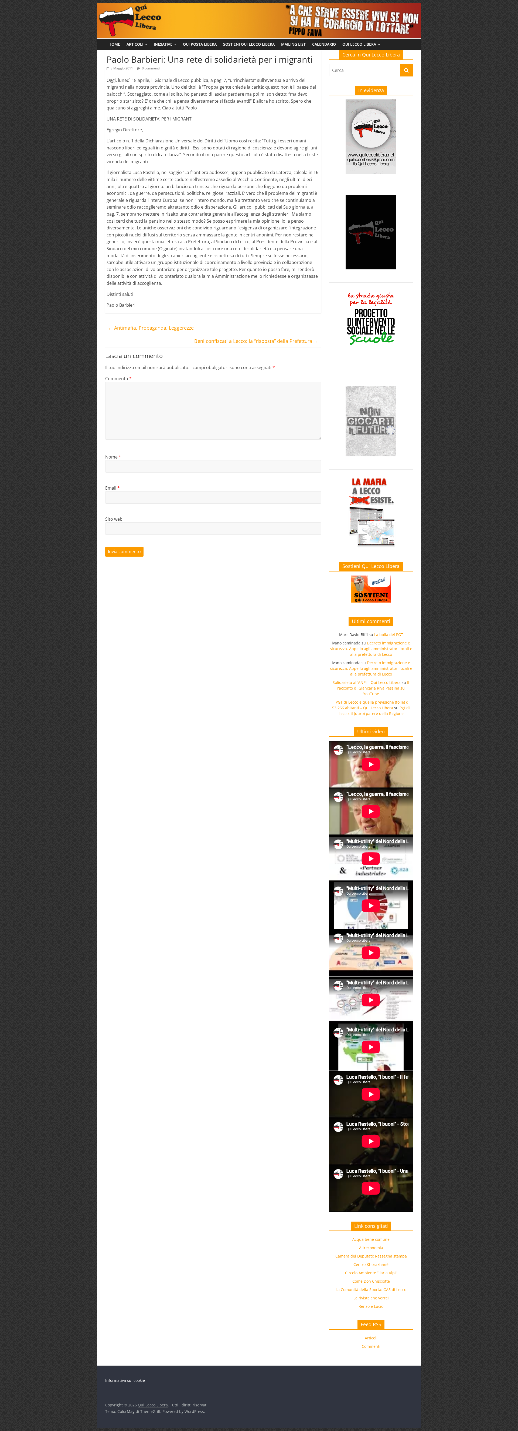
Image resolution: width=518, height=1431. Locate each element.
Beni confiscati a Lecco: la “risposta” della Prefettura (256, 341)
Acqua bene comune (371, 1239)
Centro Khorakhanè (370, 1264)
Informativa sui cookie (125, 1380)
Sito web (113, 519)
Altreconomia (371, 1247)
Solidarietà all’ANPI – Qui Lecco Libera (367, 682)
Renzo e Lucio (371, 1306)
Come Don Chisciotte (371, 1281)
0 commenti (150, 68)
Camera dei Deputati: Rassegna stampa (371, 1256)
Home (114, 44)
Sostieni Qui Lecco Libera (249, 44)
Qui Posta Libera (200, 44)
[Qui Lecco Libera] (259, 6)
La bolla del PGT (388, 634)
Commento (118, 379)
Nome (113, 457)
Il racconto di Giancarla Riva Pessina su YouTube (373, 688)
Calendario (324, 44)
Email (112, 488)
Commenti (371, 1346)
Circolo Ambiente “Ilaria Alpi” (371, 1272)
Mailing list (293, 44)
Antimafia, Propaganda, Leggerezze (151, 328)
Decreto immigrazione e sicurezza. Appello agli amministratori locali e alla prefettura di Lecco (371, 648)
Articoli (135, 44)
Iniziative (163, 44)
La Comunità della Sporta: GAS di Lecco (371, 1289)
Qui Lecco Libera (359, 44)
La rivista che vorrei (371, 1297)
